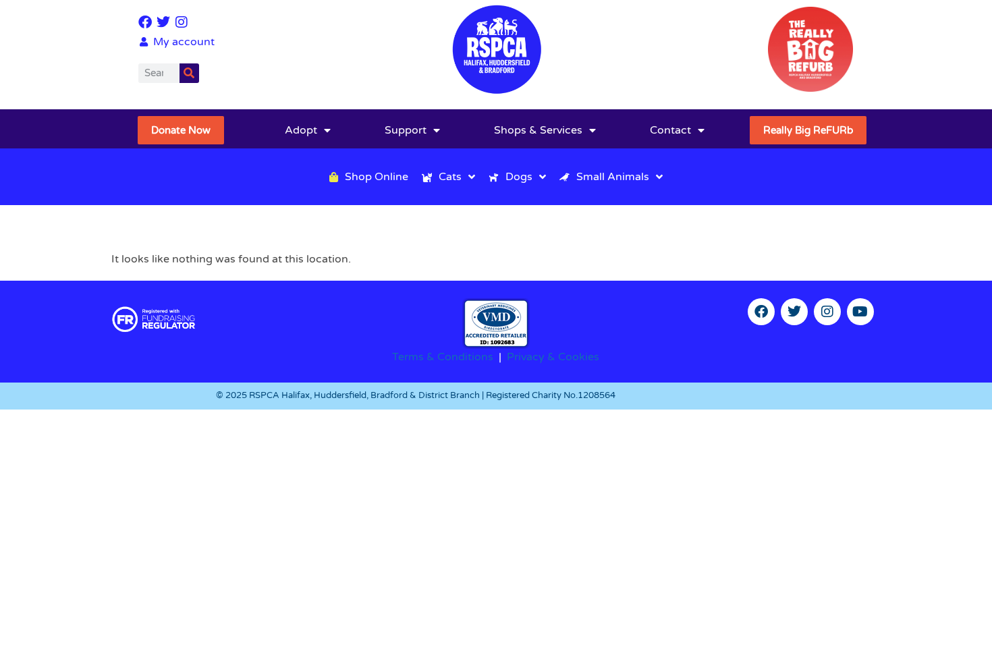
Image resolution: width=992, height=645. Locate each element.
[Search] (189, 73)
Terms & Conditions (442, 357)
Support (405, 130)
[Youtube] (860, 311)
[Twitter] (163, 22)
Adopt (301, 130)
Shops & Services (538, 130)
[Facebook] (145, 22)
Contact (670, 130)
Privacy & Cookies (553, 357)
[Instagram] (181, 22)
